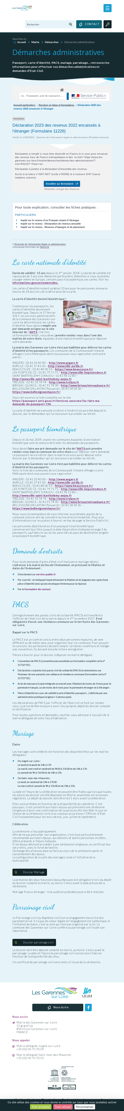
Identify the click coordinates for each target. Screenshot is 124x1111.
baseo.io (44, 247)
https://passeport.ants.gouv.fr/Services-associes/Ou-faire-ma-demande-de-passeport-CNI (56, 402)
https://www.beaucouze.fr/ (74, 369)
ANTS (33, 332)
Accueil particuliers (24, 105)
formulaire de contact (37, 589)
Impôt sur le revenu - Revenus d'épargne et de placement (53, 227)
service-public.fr (46, 574)
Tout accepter (41, 1106)
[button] (107, 8)
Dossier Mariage (34, 872)
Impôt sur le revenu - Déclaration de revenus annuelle (51, 223)
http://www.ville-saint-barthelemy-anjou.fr (42, 379)
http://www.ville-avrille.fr (65, 366)
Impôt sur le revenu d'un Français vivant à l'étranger (50, 220)
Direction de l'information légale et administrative (40, 244)
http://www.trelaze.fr (64, 382)
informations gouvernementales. (35, 282)
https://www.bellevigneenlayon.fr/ (36, 392)
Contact (92, 24)
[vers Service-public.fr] (89, 97)
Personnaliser (85, 1106)
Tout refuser (63, 1106)
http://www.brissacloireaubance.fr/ (85, 385)
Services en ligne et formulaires (57, 105)
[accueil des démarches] (62, 89)
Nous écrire (61, 1007)
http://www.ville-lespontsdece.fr (84, 372)
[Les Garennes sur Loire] (22, 7)
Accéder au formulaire (61, 183)
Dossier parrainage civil (38, 942)
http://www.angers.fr (63, 362)
